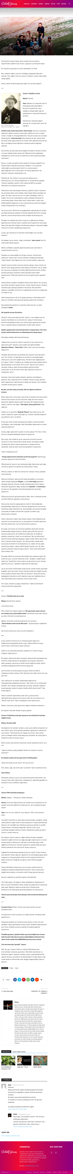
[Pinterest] (24, 980)
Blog (9, 9)
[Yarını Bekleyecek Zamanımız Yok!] (8, 1060)
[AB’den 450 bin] (40, 1060)
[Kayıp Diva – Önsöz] (24, 1060)
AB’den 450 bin (37, 1067)
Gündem (47, 3)
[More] (41, 980)
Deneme (41, 3)
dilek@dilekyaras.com (32, 1166)
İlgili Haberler (6, 1052)
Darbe (16, 968)
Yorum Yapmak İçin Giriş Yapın (17, 1109)
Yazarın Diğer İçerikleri (19, 1052)
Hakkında (34, 3)
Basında (63, 3)
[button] (69, 4)
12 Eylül (11, 968)
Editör (17, 1002)
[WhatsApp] (28, 980)
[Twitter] (19, 980)
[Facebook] (15, 980)
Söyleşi (53, 3)
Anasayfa (27, 3)
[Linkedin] (32, 980)
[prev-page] (2, 1073)
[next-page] (5, 1073)
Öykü (58, 3)
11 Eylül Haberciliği (7, 991)
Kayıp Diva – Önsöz (22, 1067)
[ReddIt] (37, 980)
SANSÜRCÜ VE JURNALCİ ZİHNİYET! (39, 992)
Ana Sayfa (4, 9)
